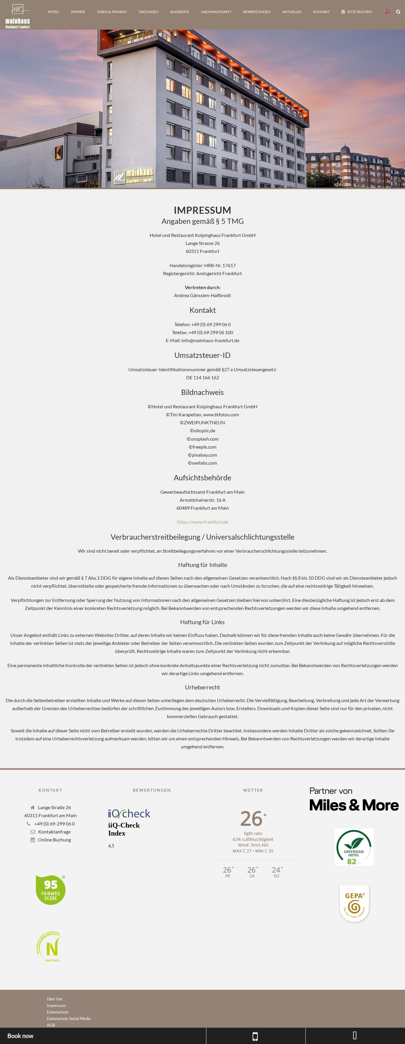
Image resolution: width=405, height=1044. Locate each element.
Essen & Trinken (112, 11)
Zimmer (78, 11)
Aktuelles (291, 11)
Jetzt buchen (359, 11)
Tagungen (148, 11)
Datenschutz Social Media (69, 1018)
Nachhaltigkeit (216, 11)
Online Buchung (54, 839)
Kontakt (321, 11)
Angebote (179, 11)
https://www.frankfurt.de (202, 522)
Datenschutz (57, 1012)
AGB (51, 1025)
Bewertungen (256, 11)
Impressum (56, 1005)
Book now (20, 1035)
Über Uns (55, 999)
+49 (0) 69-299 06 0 (54, 823)
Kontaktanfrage (54, 831)
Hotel (53, 11)
